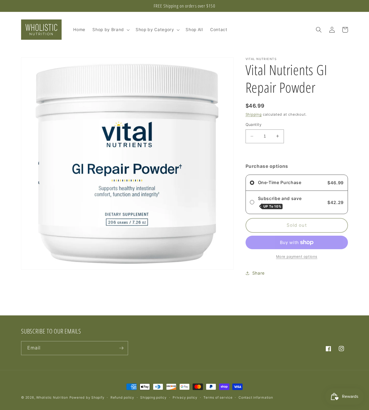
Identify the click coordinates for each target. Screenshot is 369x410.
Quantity (254, 124)
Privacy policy (185, 397)
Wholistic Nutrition (52, 397)
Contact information (256, 397)
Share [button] (258, 272)
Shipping (254, 114)
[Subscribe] (121, 348)
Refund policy (122, 397)
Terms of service (217, 397)
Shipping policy (153, 397)
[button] (110, 30)
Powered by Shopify (87, 397)
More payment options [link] (296, 256)
